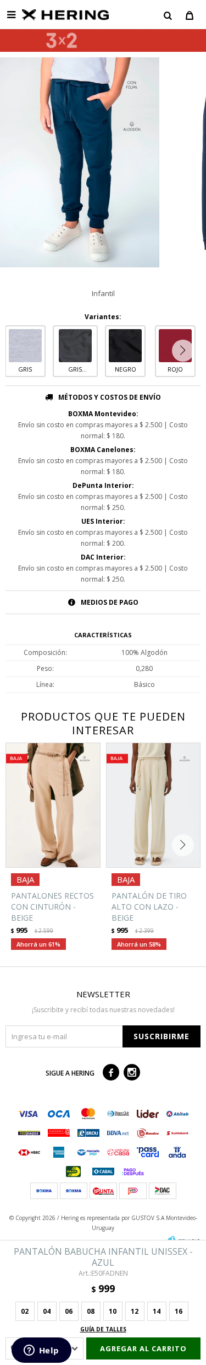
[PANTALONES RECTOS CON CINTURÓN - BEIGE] (53, 805)
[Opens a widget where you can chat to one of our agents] (41, 1351)
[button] (168, 15)
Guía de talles (103, 1329)
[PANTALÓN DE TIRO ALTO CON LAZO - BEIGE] (153, 805)
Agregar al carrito (143, 1348)
